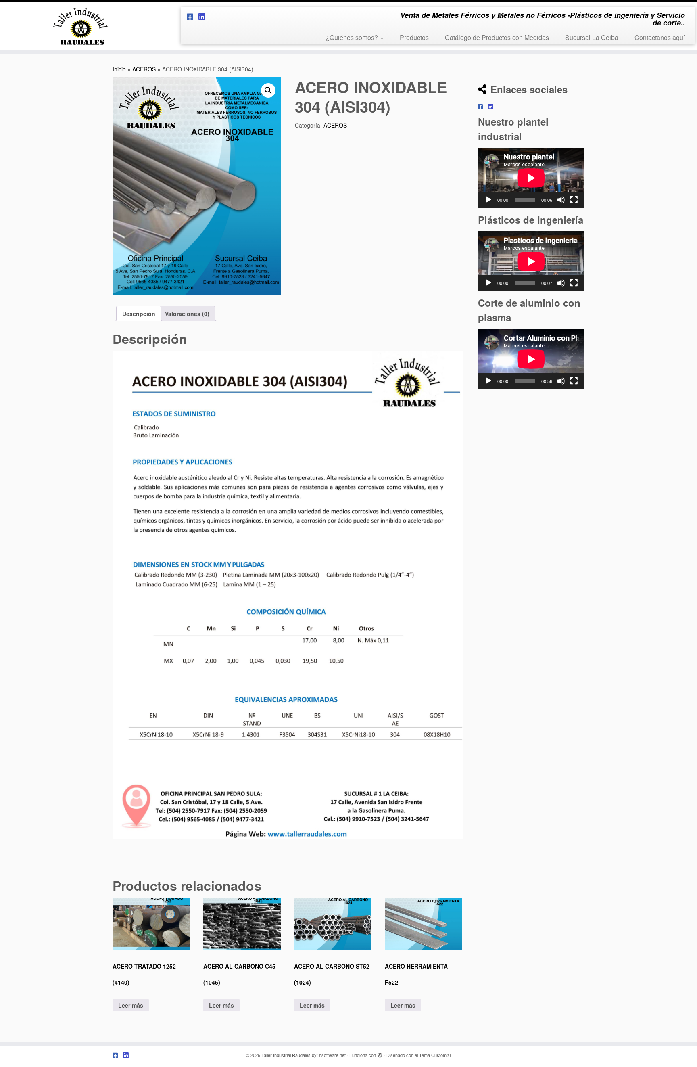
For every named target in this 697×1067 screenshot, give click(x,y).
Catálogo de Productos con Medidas (497, 37)
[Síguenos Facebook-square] (192, 16)
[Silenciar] (561, 200)
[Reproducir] (488, 200)
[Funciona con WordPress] (380, 1053)
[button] (268, 90)
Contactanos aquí (659, 37)
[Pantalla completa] (574, 200)
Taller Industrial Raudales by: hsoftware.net (303, 1055)
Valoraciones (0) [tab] (187, 314)
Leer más (130, 1005)
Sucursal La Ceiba (591, 37)
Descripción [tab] (138, 314)
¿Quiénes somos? (353, 37)
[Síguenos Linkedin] (204, 16)
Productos (414, 37)
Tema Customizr (435, 1055)
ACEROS (144, 69)
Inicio (119, 69)
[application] (531, 178)
